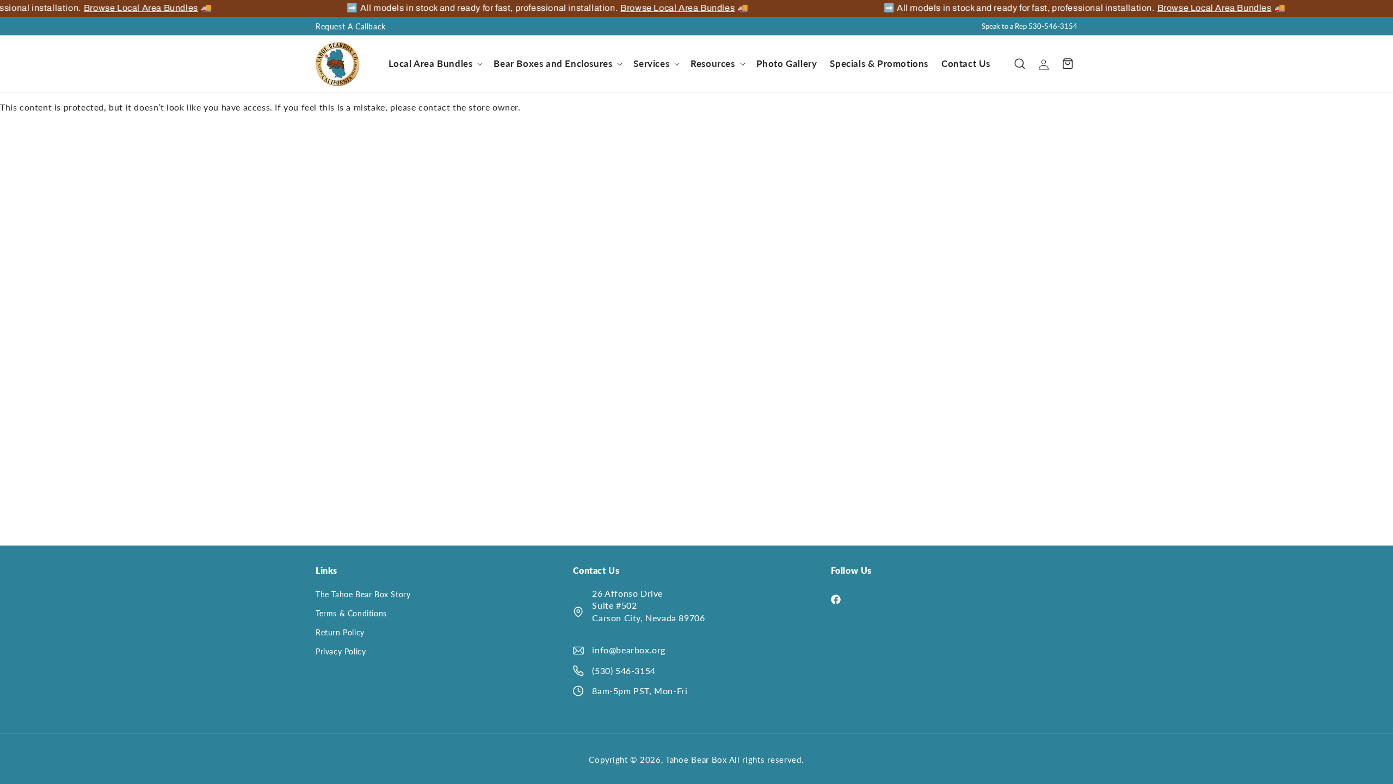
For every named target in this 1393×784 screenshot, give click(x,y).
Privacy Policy (341, 651)
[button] (435, 63)
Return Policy (340, 632)
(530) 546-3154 (623, 670)
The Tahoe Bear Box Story (363, 594)
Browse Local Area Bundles (134, 8)
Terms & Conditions (351, 613)
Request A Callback (351, 26)
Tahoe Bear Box (697, 759)
